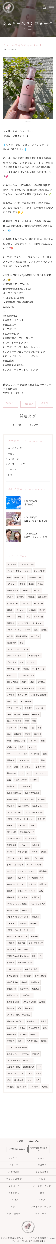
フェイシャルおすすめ (34, 812)
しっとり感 (38, 616)
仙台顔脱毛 (34, 982)
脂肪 (41, 891)
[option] (28, 88)
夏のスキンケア (13, 669)
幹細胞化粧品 (28, 1067)
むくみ (40, 584)
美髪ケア (34, 1034)
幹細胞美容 (11, 1034)
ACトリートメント (34, 864)
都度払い (37, 590)
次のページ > (45, 404)
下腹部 (31, 584)
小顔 (9, 740)
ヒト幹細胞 (34, 753)
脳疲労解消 (11, 845)
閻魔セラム (24, 989)
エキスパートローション (17, 753)
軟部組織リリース (36, 577)
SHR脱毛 (20, 597)
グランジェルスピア (38, 695)
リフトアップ (30, 838)
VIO (15, 701)
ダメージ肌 (38, 858)
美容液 (17, 714)
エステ (35, 760)
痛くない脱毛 (26, 701)
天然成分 (35, 714)
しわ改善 (35, 845)
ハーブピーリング (16, 464)
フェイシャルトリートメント (18, 629)
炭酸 (45, 753)
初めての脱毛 (12, 799)
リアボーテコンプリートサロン (19, 1060)
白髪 (32, 727)
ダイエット (20, 610)
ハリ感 (10, 636)
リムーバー (40, 708)
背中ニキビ (21, 1086)
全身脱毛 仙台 (31, 969)
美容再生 (34, 923)
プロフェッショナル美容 (17, 904)
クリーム (10, 616)
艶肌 (43, 760)
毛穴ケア (10, 1041)
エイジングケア (35, 655)
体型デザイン (12, 995)
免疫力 (22, 747)
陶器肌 (44, 1041)
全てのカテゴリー (16, 448)
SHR (34, 956)
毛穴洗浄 (35, 1054)
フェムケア (33, 740)
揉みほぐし (11, 675)
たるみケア (11, 1028)
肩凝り (24, 682)
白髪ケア (10, 891)
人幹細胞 (23, 1034)
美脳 (34, 721)
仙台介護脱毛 (40, 975)
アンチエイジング (14, 838)
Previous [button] (6, 89)
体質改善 (32, 610)
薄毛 (39, 727)
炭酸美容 (10, 760)
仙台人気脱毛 (23, 806)
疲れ (43, 740)
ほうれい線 (18, 1080)
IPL (40, 956)
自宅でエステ (12, 910)
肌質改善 (10, 623)
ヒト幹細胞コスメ (36, 877)
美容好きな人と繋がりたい (18, 956)
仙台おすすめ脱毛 (32, 793)
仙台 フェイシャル (15, 864)
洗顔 (9, 714)
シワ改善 (10, 695)
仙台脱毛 (10, 962)
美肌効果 (35, 917)
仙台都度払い (12, 603)
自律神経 (23, 727)
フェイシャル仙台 (14, 812)
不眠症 (27, 734)
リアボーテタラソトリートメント (20, 819)
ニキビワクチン (40, 773)
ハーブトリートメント (25, 688)
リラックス (31, 662)
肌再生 (33, 825)
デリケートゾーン (14, 708)
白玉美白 (10, 825)
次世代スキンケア (14, 721)
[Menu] (51, 7)
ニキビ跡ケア (27, 995)
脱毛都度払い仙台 (25, 962)
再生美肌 (34, 936)
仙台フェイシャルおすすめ (18, 1054)
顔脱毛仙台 (11, 989)
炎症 (9, 780)
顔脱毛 (24, 982)
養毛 (45, 1028)
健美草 (10, 610)
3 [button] (29, 121)
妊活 (20, 1008)
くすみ (38, 1073)
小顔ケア (35, 897)
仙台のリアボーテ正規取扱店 (18, 384)
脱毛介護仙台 (12, 982)
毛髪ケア (10, 877)
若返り (11, 453)
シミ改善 (41, 688)
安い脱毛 (10, 806)
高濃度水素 (11, 642)
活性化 (20, 1041)
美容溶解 (10, 897)
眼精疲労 (18, 734)
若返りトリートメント (27, 891)
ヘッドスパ (11, 727)
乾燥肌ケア (11, 786)
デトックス (11, 662)
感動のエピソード (27, 832)
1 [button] (26, 121)
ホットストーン (38, 669)
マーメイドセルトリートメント (30, 623)
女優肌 (44, 851)
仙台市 (43, 1021)
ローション (26, 590)
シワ (9, 766)
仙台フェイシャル (39, 806)
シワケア (10, 851)
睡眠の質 (37, 734)
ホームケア (22, 825)
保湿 (21, 662)
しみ (37, 1080)
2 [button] (28, 121)
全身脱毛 (30, 597)
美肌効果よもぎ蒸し (15, 1021)
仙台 (39, 1067)
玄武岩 (10, 688)
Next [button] (50, 89)
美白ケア (41, 819)
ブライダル (34, 1086)
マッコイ (32, 747)
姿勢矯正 (41, 682)
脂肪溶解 (21, 943)
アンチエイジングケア (27, 871)
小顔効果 (10, 943)
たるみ (22, 1028)
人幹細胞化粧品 (13, 1067)
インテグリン (27, 766)
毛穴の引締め (32, 1041)
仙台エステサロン (25, 949)
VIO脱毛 (10, 1086)
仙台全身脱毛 (12, 975)
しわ (28, 773)
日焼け (27, 858)
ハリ (28, 616)
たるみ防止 (11, 923)
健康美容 (28, 1008)
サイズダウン (23, 897)
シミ (21, 773)
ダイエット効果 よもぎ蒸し (18, 1015)
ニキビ (29, 1073)
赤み (21, 642)
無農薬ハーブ (32, 1021)
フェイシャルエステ (15, 1073)
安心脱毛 (41, 799)
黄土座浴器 (38, 603)
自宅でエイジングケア (16, 884)
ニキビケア (22, 695)
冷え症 (42, 610)
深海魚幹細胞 (21, 636)
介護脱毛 (28, 708)
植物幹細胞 (11, 773)
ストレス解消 (12, 682)
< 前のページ (11, 404)
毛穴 (9, 1080)
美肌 (36, 629)
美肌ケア (21, 877)
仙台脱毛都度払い (14, 793)
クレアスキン (12, 590)
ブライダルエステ (14, 858)
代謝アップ (11, 747)
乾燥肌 (45, 1086)
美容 (27, 721)
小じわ (29, 1080)
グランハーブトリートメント (18, 571)
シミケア (33, 780)
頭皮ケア (10, 871)
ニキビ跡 (34, 851)
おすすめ (32, 884)
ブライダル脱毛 (28, 799)
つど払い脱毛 (25, 786)
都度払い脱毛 (19, 740)
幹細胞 (26, 714)
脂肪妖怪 (35, 989)
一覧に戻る (28, 404)
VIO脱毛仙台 (27, 975)
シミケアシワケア (36, 943)
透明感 (44, 629)
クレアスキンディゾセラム (18, 917)
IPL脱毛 (10, 597)
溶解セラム (26, 910)
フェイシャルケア (37, 904)
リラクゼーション (27, 675)
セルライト (11, 584)
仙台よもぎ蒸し (13, 1002)
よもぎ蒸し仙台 (29, 1002)
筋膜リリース (19, 577)
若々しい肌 (11, 832)
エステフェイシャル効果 (17, 1047)
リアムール (24, 845)
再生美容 (43, 871)
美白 (16, 766)
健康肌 (26, 669)
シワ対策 (10, 949)
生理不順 (10, 1008)
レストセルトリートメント (18, 649)
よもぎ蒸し (13, 469)
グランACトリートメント (17, 936)
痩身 (9, 577)
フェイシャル (23, 760)
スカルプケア (34, 1028)
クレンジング (39, 571)
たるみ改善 (22, 851)
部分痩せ (23, 923)
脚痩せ (22, 584)
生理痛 (42, 1002)
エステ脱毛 (42, 597)
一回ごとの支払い (14, 969)
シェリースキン (20, 780)
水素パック (40, 766)
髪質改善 (43, 884)
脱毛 (10, 474)
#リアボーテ (19, 425)
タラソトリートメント (16, 655)
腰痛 (32, 682)
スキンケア (34, 636)
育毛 (9, 734)
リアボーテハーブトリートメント (20, 930)
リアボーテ (8, 392)
